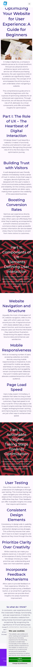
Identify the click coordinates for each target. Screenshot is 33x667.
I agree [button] (20, 658)
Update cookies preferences (5, 666)
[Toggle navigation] (29, 3)
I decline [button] (19, 661)
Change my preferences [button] (19, 663)
